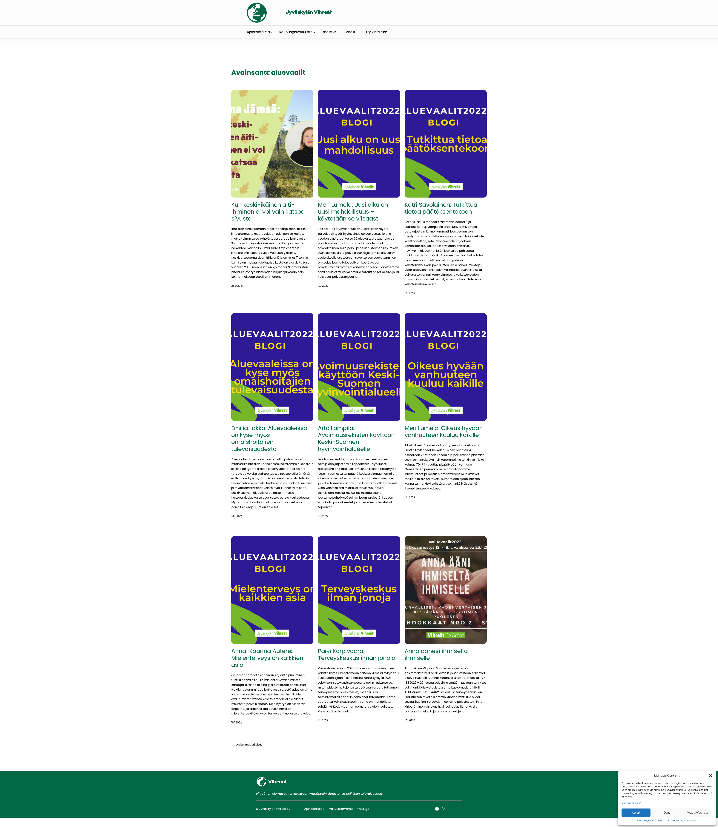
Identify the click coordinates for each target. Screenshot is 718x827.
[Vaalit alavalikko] (357, 32)
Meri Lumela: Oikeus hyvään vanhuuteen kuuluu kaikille (444, 431)
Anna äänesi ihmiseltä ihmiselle (436, 654)
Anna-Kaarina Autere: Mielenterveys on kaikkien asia (267, 658)
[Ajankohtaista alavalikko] (272, 32)
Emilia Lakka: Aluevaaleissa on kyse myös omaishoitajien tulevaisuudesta (269, 438)
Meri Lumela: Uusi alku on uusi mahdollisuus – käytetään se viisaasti (353, 211)
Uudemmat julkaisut (246, 744)
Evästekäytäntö (645, 820)
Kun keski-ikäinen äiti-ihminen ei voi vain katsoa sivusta (268, 211)
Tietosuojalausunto (667, 820)
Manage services (631, 803)
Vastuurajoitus (688, 820)
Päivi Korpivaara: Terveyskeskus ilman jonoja (356, 654)
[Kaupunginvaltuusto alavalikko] (315, 32)
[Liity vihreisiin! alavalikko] (389, 32)
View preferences (697, 812)
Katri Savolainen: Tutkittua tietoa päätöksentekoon (441, 208)
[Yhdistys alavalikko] (338, 32)
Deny (667, 812)
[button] (710, 775)
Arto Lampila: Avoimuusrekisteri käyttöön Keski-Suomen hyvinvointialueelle (356, 438)
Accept (636, 812)
